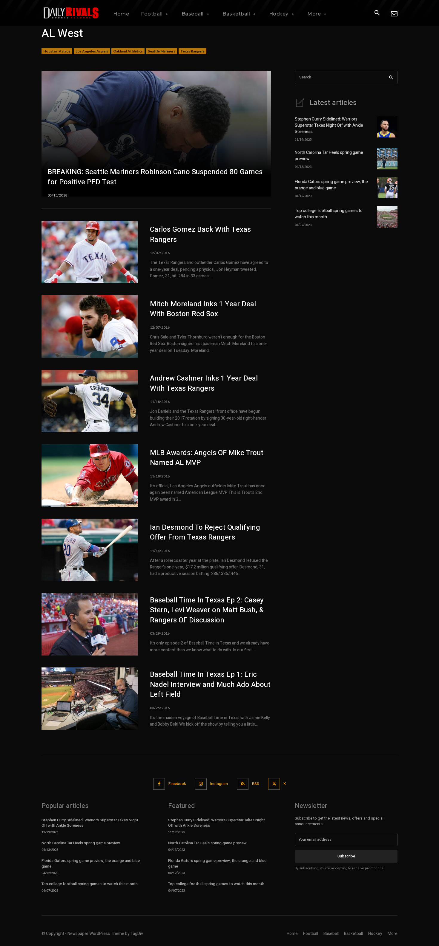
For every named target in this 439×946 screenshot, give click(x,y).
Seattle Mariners (161, 51)
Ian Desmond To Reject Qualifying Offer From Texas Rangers (205, 532)
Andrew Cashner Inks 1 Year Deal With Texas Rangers (204, 383)
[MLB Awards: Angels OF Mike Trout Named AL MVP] (90, 475)
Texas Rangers (192, 51)
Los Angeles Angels (92, 51)
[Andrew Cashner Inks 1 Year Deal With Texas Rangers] (90, 401)
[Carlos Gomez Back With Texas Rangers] (90, 252)
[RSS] (242, 784)
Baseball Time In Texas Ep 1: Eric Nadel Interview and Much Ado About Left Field (210, 684)
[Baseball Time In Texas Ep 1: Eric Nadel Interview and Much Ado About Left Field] (90, 698)
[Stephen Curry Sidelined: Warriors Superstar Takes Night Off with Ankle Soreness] (387, 126)
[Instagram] (201, 784)
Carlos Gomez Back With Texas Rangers (200, 234)
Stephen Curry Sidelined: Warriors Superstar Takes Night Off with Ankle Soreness (329, 125)
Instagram (219, 783)
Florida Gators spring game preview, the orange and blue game (331, 185)
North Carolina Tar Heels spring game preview (81, 843)
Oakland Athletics (128, 51)
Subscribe (346, 856)
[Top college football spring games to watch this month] (387, 216)
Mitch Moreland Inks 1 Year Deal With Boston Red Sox (203, 309)
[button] (377, 13)
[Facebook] (159, 784)
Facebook (177, 783)
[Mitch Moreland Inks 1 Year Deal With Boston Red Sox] (90, 326)
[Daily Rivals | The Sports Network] (71, 13)
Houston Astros (56, 51)
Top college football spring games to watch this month (90, 884)
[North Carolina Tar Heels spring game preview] (387, 158)
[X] (274, 784)
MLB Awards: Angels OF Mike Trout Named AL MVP (206, 458)
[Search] (391, 77)
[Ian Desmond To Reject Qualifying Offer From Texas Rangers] (90, 550)
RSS (255, 783)
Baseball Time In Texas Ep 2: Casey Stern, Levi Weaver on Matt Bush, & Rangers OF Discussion (207, 610)
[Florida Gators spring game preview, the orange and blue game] (387, 187)
